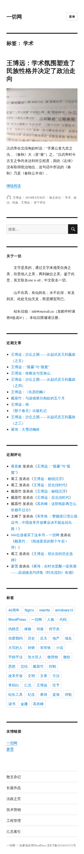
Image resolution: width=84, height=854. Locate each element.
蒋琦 (43, 694)
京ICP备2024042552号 (61, 845)
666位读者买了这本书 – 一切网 (35, 534)
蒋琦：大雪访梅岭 (25, 429)
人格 (50, 619)
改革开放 (15, 675)
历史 (31, 638)
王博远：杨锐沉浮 (47, 478)
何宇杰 (54, 628)
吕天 (43, 638)
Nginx (29, 610)
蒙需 (14, 566)
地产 (56, 638)
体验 (27, 628)
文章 (43, 675)
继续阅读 (13, 185)
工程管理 (13, 820)
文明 (31, 675)
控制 (52, 666)
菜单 (72, 16)
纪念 (31, 694)
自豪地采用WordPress (33, 845)
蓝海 (56, 694)
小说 (59, 647)
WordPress (17, 619)
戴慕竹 (38, 666)
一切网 (14, 16)
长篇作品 (13, 787)
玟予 (56, 685)
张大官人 (35, 656)
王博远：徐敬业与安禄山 (30, 373)
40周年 (13, 610)
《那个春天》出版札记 (29, 410)
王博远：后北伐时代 (49, 484)
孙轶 (31, 647)
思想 (11, 666)
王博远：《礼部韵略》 (29, 391)
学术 (68, 197)
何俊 (40, 628)
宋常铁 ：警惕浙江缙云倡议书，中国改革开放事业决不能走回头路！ (44, 522)
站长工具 (15, 694)
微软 (66, 656)
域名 (68, 638)
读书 (11, 703)
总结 (24, 666)
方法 (56, 675)
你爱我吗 (15, 638)
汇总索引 (13, 831)
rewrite (44, 610)
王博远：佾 (20, 404)
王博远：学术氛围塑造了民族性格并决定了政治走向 (40, 70)
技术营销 (13, 809)
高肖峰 (38, 703)
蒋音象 (16, 466)
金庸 (24, 703)
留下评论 (39, 202)
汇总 (27, 685)
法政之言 (13, 798)
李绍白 (13, 685)
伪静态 (13, 628)
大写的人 (15, 647)
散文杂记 (55, 197)
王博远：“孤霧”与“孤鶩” (30, 366)
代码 (63, 619)
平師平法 (15, 656)
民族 (15, 202)
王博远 (17, 197)
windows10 (64, 610)
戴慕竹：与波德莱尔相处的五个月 (38, 398)
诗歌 (68, 694)
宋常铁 (45, 647)
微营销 (52, 656)
